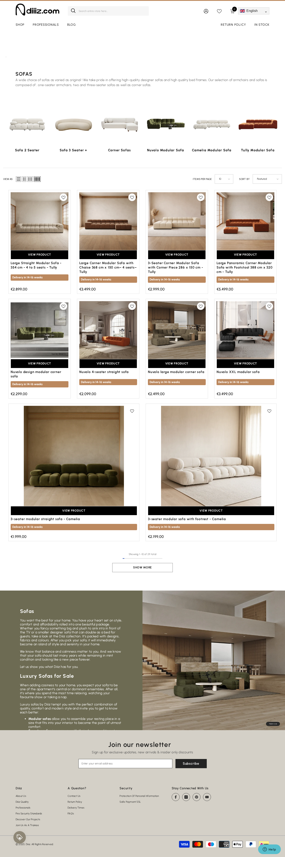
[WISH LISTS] (219, 11)
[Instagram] (186, 797)
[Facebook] (176, 797)
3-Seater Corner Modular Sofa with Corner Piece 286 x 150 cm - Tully (175, 267)
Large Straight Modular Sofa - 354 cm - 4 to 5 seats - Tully (36, 265)
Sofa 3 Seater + (73, 150)
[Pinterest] (197, 797)
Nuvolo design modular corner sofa (36, 374)
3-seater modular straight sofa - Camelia (45, 519)
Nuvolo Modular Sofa (165, 150)
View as (8, 179)
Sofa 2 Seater (27, 150)
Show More (142, 567)
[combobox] (112, 11)
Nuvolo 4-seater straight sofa (104, 372)
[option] (27, 130)
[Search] (108, 11)
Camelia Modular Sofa (212, 150)
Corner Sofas (119, 150)
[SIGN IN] (206, 11)
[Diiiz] (27, 124)
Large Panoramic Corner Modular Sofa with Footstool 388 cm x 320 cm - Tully (245, 267)
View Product (39, 254)
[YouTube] (207, 797)
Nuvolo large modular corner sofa (176, 372)
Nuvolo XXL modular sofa (238, 372)
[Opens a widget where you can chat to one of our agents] (269, 849)
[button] (18, 179)
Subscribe (191, 763)
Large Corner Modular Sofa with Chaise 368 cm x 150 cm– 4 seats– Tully (108, 267)
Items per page (202, 179)
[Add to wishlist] (63, 197)
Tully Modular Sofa (258, 150)
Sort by (244, 179)
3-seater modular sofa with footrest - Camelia (187, 519)
